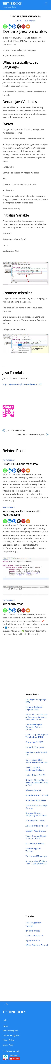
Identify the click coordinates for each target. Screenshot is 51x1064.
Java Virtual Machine (16, 430)
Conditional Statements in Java (30, 434)
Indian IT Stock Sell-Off (35, 775)
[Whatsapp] (5, 26)
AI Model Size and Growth (37, 795)
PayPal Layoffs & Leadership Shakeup (35, 768)
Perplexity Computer (35, 747)
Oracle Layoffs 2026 (34, 742)
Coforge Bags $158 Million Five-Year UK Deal (37, 761)
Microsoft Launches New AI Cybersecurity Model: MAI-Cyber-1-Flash (36, 717)
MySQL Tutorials (33, 940)
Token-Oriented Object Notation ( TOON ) (36, 837)
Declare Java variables (25, 16)
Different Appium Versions (33, 850)
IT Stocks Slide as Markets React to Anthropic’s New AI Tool (37, 782)
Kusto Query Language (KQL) (36, 700)
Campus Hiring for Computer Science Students (34, 727)
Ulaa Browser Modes (35, 843)
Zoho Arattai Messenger (36, 856)
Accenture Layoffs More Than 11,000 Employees (36, 862)
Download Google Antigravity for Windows (36, 814)
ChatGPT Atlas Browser (36, 831)
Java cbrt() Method (13, 604)
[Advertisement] (14, 657)
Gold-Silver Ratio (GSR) (36, 800)
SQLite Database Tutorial (37, 945)
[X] (19, 26)
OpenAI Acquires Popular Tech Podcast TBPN (37, 735)
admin (18, 21)
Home (5, 1026)
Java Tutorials (30, 21)
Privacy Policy (8, 1040)
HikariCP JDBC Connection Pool (20, 464)
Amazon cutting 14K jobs (37, 826)
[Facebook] (14, 26)
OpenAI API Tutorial (34, 935)
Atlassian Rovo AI (33, 790)
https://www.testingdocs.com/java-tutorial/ (22, 384)
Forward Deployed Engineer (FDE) (34, 708)
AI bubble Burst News (35, 820)
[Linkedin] (9, 26)
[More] (28, 26)
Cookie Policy (8, 1045)
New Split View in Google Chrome (36, 806)
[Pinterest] (23, 26)
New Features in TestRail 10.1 (36, 753)
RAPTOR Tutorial (33, 931)
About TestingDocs (10, 1030)
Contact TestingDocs (11, 1035)
